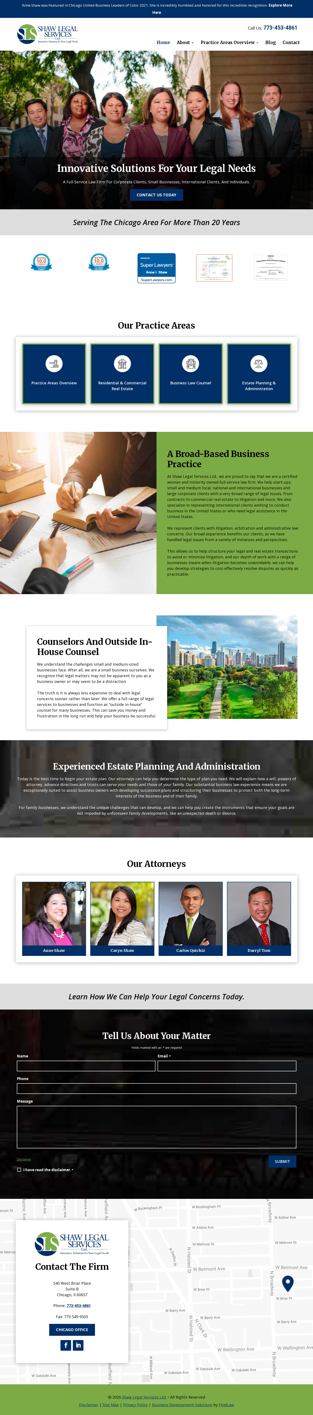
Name (22, 1056)
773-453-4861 (280, 28)
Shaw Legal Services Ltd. (144, 1397)
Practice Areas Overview (228, 42)
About (183, 42)
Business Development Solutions (182, 1404)
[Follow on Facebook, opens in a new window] (65, 1345)
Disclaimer (24, 1159)
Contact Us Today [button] (156, 194)
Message (25, 1101)
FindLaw (226, 1404)
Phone (22, 1078)
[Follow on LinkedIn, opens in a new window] (78, 1345)
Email (164, 1056)
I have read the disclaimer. (48, 1170)
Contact (291, 42)
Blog (271, 42)
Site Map (111, 1404)
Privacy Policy (135, 1404)
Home (163, 42)
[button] (308, 1410)
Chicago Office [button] (72, 1329)
